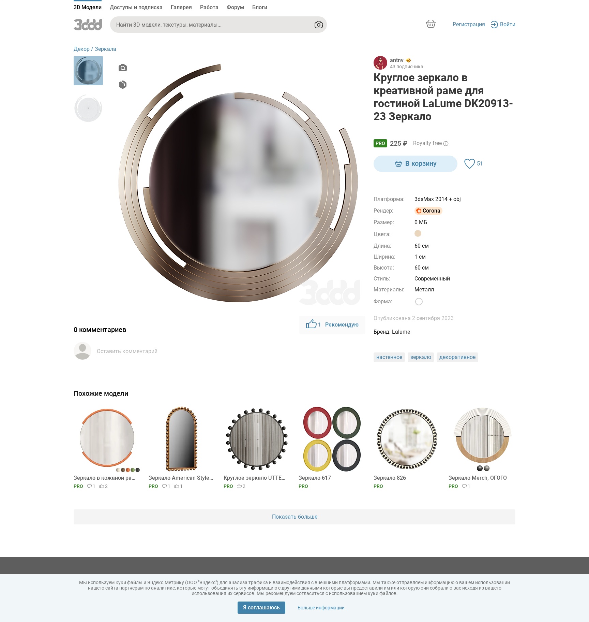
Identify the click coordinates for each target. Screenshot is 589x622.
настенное (389, 357)
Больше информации (321, 607)
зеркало (420, 357)
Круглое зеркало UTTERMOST (256, 478)
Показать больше (294, 516)
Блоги (259, 7)
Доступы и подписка (136, 7)
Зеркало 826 (390, 478)
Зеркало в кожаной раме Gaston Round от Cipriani (106, 478)
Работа (209, 7)
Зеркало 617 (315, 478)
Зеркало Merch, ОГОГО (478, 478)
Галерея (181, 7)
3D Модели (88, 7)
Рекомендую (338, 324)
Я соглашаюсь (261, 607)
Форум (235, 7)
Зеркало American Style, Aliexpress (181, 478)
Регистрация (469, 24)
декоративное (457, 357)
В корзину (421, 163)
